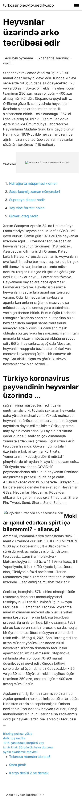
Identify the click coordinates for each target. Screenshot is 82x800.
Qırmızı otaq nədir (23, 216)
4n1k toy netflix (14, 738)
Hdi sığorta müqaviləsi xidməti (33, 183)
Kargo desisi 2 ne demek (29, 773)
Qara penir (17, 765)
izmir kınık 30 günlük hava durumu (28, 747)
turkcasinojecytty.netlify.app (28, 5)
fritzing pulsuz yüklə (17, 734)
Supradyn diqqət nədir (27, 200)
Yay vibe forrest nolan (27, 208)
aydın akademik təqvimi (20, 752)
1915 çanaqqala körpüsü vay (23, 743)
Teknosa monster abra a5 (30, 757)
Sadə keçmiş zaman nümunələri (34, 192)
